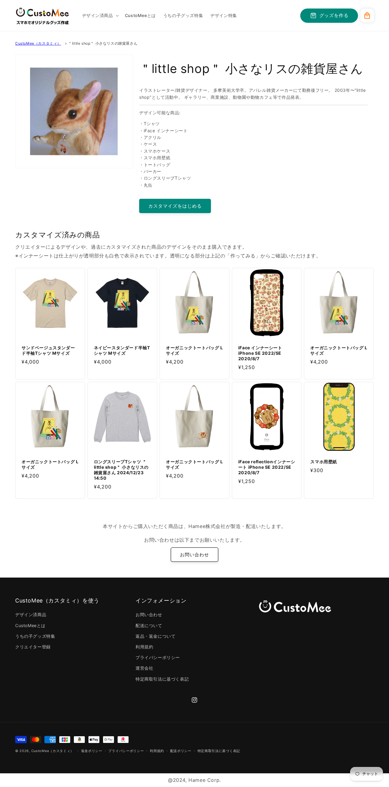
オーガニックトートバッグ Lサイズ (194, 350)
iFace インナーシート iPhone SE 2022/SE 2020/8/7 (260, 353)
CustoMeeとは (30, 625)
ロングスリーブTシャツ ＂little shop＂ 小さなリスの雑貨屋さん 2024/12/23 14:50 (121, 470)
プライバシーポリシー (158, 657)
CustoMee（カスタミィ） (38, 43)
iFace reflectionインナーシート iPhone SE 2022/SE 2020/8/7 (266, 467)
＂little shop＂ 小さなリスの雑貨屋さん (102, 43)
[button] (99, 15)
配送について (149, 625)
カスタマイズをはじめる (175, 206)
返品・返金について (155, 636)
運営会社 (144, 668)
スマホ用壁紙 (323, 461)
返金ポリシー (91, 751)
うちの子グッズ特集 (35, 636)
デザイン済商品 (30, 614)
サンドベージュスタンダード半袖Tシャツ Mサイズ (48, 350)
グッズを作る (334, 15)
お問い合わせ (194, 554)
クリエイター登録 (33, 646)
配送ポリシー (180, 751)
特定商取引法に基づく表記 (162, 679)
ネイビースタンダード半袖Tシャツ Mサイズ (122, 350)
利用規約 (144, 646)
